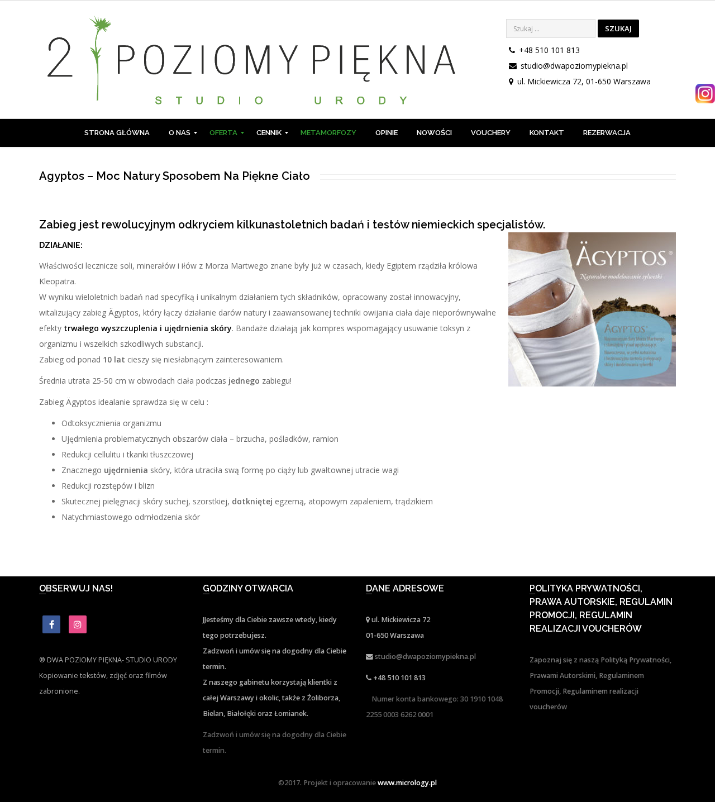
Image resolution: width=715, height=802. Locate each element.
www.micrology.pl (407, 782)
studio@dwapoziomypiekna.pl (574, 65)
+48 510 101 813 (549, 50)
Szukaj (618, 28)
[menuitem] (117, 133)
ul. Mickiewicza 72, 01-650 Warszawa (584, 81)
